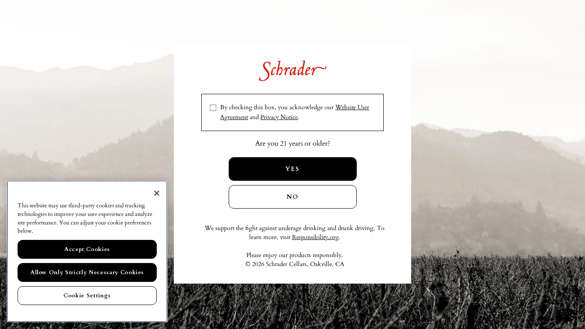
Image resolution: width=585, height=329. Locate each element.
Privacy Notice (279, 117)
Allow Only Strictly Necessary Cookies (87, 272)
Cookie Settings (87, 295)
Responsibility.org (315, 237)
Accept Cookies (87, 249)
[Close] (156, 193)
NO (293, 197)
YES (292, 169)
